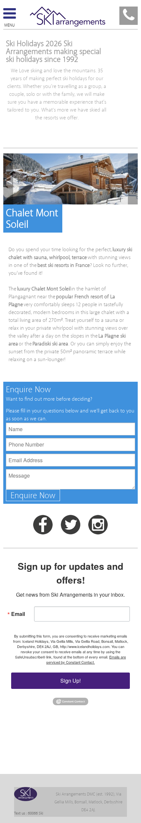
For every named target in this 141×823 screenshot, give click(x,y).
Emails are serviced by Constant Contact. (86, 659)
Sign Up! (70, 680)
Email (18, 614)
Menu (9, 25)
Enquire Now (32, 495)
